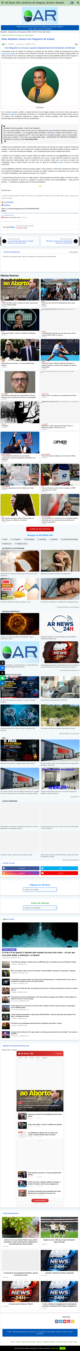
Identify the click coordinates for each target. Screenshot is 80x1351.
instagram (22, 873)
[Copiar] (2, 688)
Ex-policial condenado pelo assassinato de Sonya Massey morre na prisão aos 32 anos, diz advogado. (44, 1192)
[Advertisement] (40, 1075)
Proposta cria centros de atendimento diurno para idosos (45, 1115)
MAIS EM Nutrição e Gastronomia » (68, 607)
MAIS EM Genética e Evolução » (70, 733)
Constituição (12, 114)
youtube (60, 873)
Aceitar (62, 1348)
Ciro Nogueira (19, 35)
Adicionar (40, 227)
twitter (61, 868)
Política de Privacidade (28, 1342)
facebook (22, 868)
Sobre (35, 29)
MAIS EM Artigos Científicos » (70, 670)
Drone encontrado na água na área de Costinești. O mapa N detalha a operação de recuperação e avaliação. (43, 970)
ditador (51, 130)
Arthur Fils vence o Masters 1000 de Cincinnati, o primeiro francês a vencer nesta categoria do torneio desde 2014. (44, 1183)
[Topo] (2, 663)
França (37, 1057)
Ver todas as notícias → (40, 1200)
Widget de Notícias (49, 1342)
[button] (78, 3)
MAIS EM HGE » (75, 796)
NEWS (5, 213)
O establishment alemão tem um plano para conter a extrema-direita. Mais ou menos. (43, 1134)
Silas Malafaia (29, 35)
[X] (2, 673)
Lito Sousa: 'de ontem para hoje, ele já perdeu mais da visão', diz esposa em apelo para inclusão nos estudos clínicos (44, 989)
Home (30, 29)
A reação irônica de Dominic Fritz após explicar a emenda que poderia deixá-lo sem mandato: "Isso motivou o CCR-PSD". (44, 1033)
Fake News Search (62, 1342)
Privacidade (47, 29)
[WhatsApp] (2, 678)
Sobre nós (39, 1342)
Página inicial (5, 35)
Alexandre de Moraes (8, 53)
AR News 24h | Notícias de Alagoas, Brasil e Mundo (34, 2)
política (61, 162)
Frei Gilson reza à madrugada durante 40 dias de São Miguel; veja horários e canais (36, 1023)
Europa (31, 1057)
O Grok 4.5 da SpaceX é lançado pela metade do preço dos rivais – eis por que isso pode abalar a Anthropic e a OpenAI (38, 953)
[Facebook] (2, 668)
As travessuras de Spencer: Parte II (21, 1304)
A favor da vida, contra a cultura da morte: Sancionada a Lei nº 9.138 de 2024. (39, 1106)
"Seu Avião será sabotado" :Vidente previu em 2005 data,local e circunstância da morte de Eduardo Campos (43, 962)
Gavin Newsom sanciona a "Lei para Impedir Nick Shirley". (44, 1174)
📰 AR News (25, 1053)
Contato (40, 29)
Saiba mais (54, 1348)
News (20, 1057)
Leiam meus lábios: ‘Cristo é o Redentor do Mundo (45, 1124)
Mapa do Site (73, 1342)
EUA (26, 1057)
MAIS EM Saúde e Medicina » (71, 860)
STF (35, 195)
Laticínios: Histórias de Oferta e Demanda (59, 1273)
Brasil (12, 35)
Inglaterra (44, 1057)
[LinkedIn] (2, 683)
